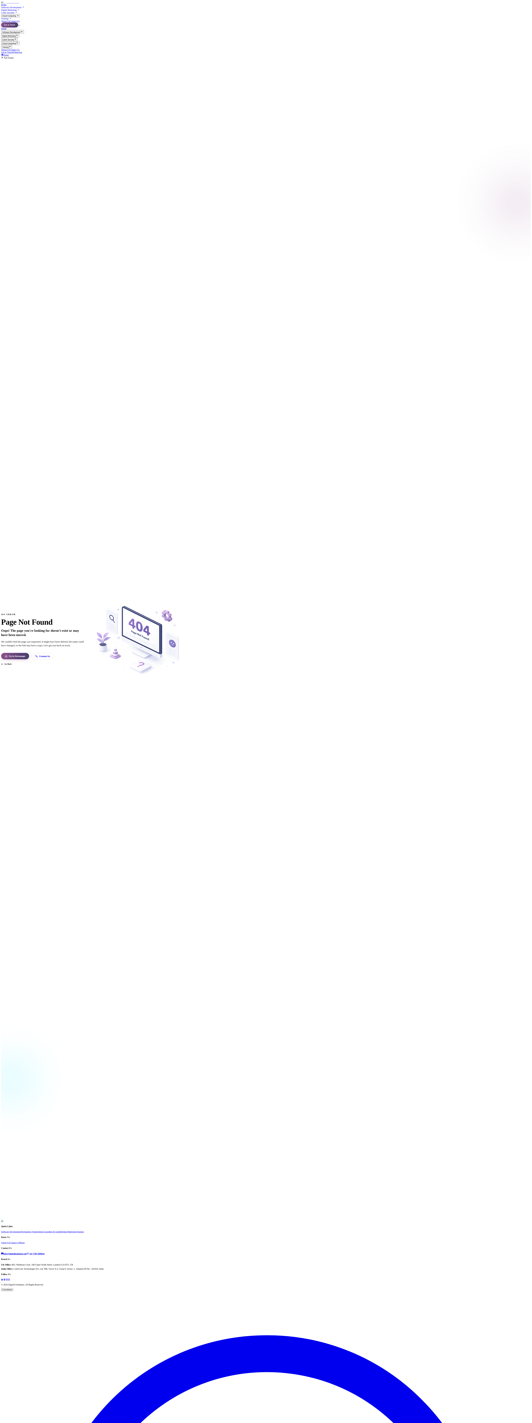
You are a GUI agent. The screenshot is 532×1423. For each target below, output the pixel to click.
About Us (5, 21)
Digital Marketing (9, 10)
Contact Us (15, 21)
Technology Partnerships (32, 1232)
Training (4, 18)
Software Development (11, 7)
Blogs (22, 1243)
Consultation (7, 1290)
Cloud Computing (9, 16)
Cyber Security (7, 12)
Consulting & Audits (52, 1232)
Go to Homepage (17, 656)
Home (4, 5)
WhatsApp (17, 52)
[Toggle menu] (19, 25)
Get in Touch (9, 25)
